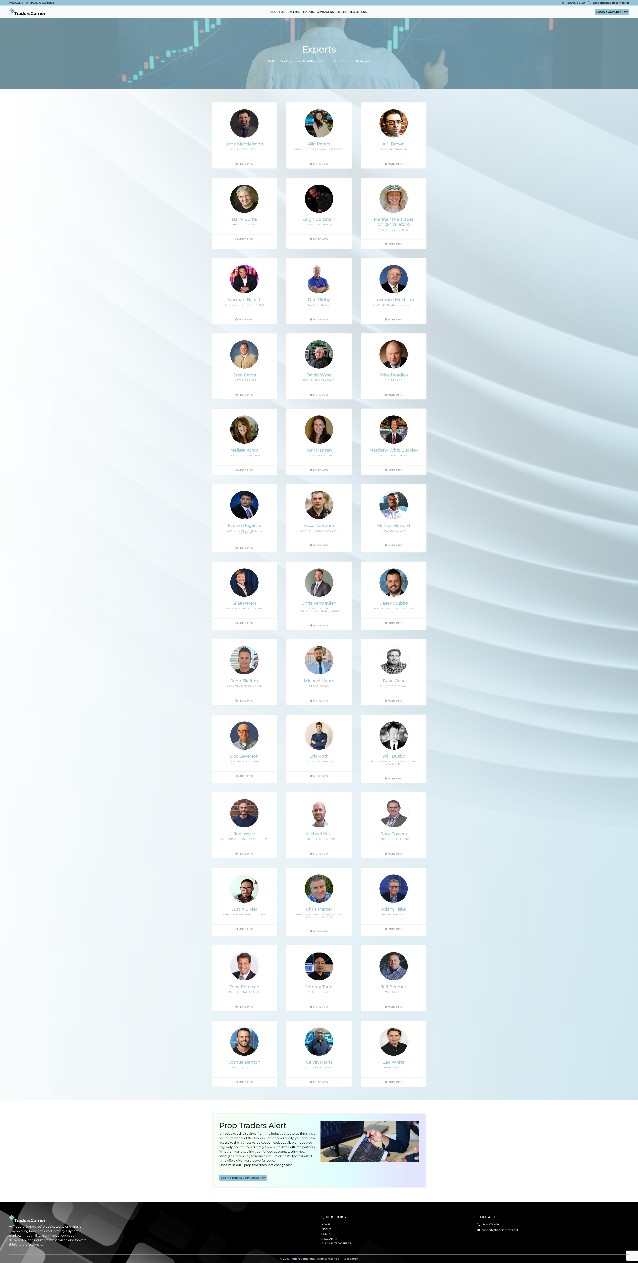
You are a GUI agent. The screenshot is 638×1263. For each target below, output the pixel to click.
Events (308, 11)
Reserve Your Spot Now (612, 11)
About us (277, 11)
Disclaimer (329, 1238)
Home (325, 1224)
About (326, 1229)
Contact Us (329, 1234)
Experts (294, 11)
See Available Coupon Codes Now (243, 1177)
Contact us (325, 11)
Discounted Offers (352, 11)
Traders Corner (300, 1258)
